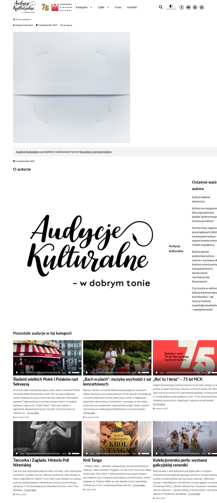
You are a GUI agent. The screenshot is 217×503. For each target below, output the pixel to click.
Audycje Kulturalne (24, 25)
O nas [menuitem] (118, 7)
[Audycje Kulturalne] (88, 251)
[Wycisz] (69, 372)
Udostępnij (67, 25)
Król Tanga (92, 460)
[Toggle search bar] (160, 7)
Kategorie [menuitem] (82, 7)
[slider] (76, 372)
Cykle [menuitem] (101, 7)
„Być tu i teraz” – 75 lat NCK (178, 379)
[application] (47, 373)
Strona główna (23, 19)
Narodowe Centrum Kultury (95, 151)
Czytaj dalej (33, 413)
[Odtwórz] (17, 372)
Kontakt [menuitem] (132, 7)
